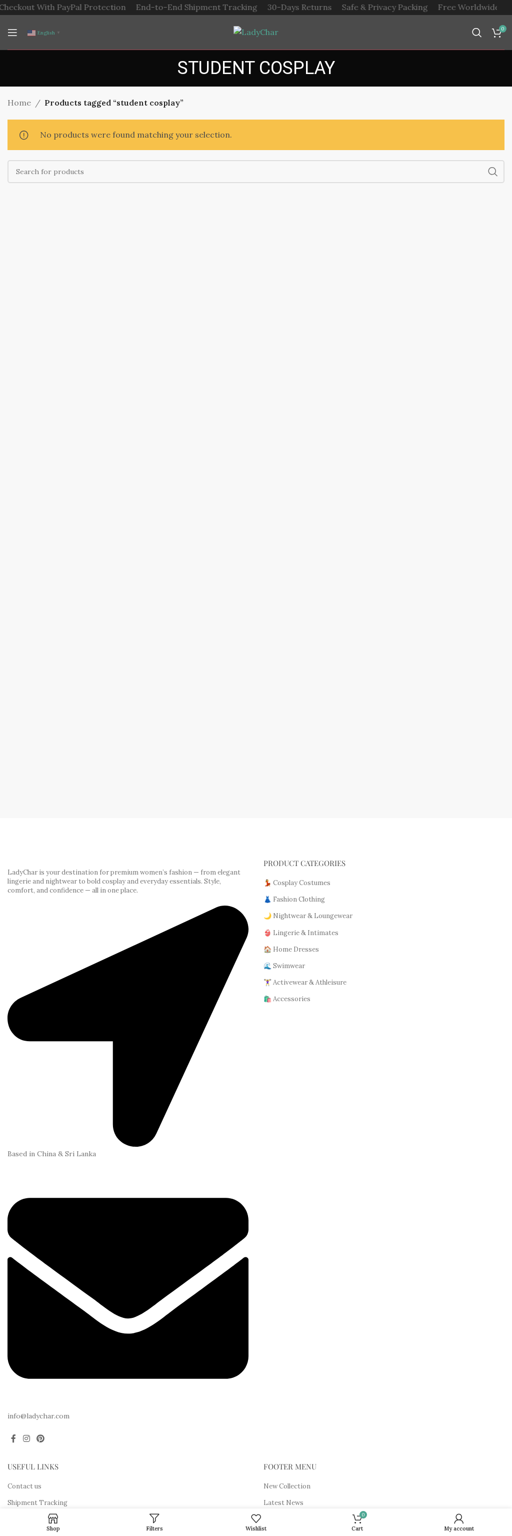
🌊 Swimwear (284, 966)
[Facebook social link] (14, 1438)
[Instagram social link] (26, 1438)
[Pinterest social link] (40, 1438)
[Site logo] (256, 32)
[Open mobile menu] (12, 33)
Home (19, 103)
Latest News (284, 1502)
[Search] (477, 33)
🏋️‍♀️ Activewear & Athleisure (305, 982)
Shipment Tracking (38, 1502)
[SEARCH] (493, 171)
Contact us (25, 1486)
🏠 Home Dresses (291, 949)
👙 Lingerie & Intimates (301, 933)
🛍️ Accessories (287, 999)
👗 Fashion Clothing (294, 899)
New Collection (287, 1486)
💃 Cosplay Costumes (297, 883)
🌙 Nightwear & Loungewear (308, 916)
